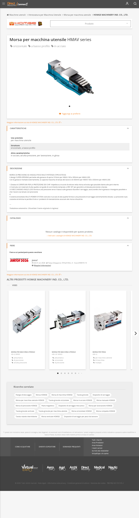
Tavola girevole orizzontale (59, 400)
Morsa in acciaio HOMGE (82, 400)
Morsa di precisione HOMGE (26, 406)
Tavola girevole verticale (25, 411)
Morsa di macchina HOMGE (62, 395)
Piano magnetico (48, 406)
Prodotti (89, 23)
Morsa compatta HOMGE (105, 411)
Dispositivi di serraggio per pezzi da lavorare (81, 416)
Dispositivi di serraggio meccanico (71, 406)
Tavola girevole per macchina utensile (53, 411)
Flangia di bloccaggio (23, 395)
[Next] (135, 333)
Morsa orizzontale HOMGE (82, 411)
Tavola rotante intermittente (26, 416)
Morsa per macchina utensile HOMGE (30, 400)
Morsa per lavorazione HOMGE (100, 406)
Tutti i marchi (97, 440)
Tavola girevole (82, 395)
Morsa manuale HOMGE (106, 400)
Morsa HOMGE (41, 395)
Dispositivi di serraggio (101, 395)
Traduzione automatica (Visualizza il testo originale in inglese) (34, 208)
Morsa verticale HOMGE (50, 416)
